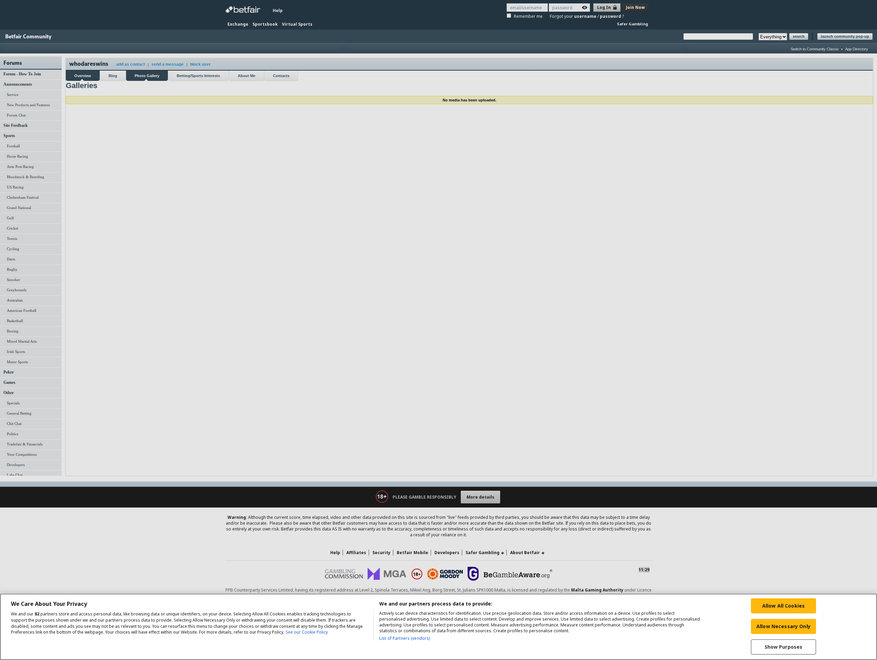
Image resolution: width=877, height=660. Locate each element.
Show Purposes (784, 647)
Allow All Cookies (783, 605)
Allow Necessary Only (783, 626)
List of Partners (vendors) (404, 638)
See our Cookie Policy (307, 632)
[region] (438, 627)
